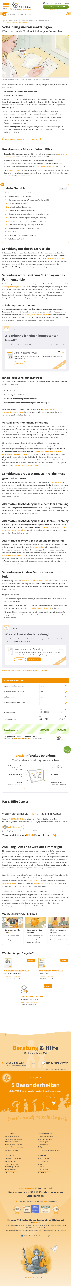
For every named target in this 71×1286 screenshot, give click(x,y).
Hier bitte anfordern (46, 977)
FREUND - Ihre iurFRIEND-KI (14, 1159)
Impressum (43, 1236)
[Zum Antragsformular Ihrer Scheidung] (8, 968)
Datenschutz (33, 1236)
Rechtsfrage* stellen (12, 1167)
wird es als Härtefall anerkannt (13, 555)
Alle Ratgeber (43, 1144)
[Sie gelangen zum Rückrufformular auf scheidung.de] (24, 993)
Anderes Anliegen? (12, 1150)
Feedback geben (11, 1169)
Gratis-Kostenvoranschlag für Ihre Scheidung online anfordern (25, 671)
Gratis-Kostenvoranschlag (24, 738)
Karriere (42, 1167)
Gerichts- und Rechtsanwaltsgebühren (34, 581)
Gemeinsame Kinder (14, 702)
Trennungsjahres (38, 547)
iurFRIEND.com (44, 1173)
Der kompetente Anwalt (25, 352)
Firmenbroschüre (44, 1161)
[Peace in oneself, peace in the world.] (6, 1078)
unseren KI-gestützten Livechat (45, 883)
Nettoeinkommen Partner (14, 691)
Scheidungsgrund (56, 482)
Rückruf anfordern (12, 1164)
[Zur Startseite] (21, 5)
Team (41, 1164)
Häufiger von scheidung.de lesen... (50, 1150)
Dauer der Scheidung (14, 170)
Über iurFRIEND (44, 1159)
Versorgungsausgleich (43, 166)
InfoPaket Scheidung (45, 1139)
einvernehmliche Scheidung (56, 258)
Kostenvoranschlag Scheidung (28, 649)
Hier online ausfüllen (13, 977)
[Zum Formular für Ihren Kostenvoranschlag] (41, 968)
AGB (25, 1236)
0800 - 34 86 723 (34, 881)
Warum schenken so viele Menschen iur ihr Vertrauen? (37, 1201)
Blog (40, 1147)
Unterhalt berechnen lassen (15, 1147)
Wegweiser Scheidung (46, 1136)
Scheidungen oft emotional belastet (36, 315)
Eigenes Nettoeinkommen (14, 686)
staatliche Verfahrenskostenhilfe (40, 608)
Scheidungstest (44, 1142)
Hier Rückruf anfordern (30, 1003)
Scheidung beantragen (13, 1136)
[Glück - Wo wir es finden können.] (48, 1235)
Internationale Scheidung (14, 1144)
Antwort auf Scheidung (13, 1142)
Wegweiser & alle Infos (54, 9)
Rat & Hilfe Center (11, 1173)
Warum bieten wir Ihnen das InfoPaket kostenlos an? (34, 789)
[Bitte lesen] (11, 9)
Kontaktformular (11, 1161)
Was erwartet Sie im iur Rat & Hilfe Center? (28, 834)
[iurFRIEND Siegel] (17, 1209)
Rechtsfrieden (43, 1169)
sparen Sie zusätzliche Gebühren (27, 465)
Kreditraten (10, 697)
